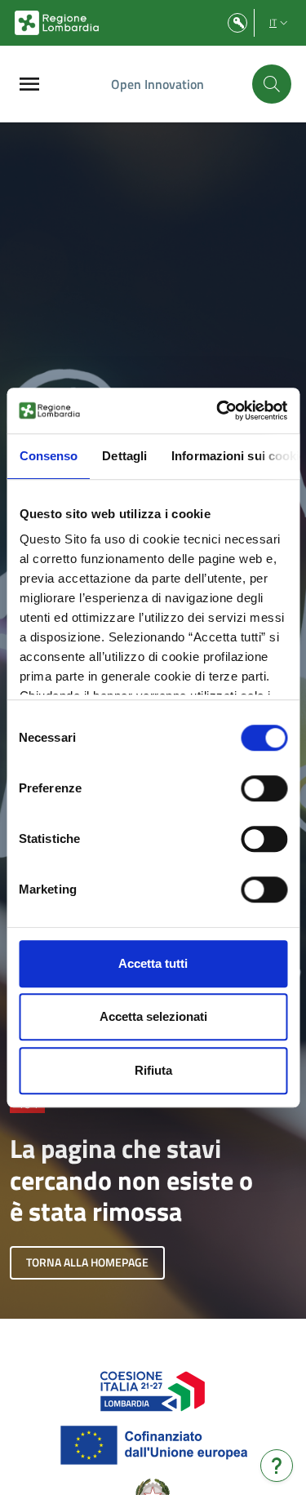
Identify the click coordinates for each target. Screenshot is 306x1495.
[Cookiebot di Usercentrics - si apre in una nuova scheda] (218, 410)
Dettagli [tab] (124, 456)
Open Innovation (157, 84)
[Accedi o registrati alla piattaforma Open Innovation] (237, 22)
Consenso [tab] (48, 456)
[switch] (264, 788)
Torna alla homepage (87, 1262)
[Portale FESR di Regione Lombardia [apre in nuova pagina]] (153, 1390)
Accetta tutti (153, 963)
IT (273, 22)
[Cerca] (271, 84)
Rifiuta (153, 1070)
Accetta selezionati (153, 1016)
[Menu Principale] (29, 84)
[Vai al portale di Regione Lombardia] (57, 23)
